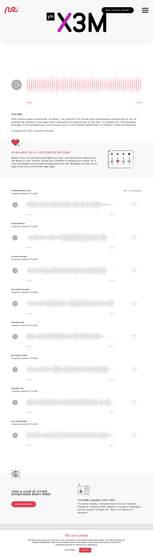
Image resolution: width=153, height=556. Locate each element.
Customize (69, 550)
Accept (85, 550)
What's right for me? (117, 10)
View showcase (23, 504)
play (16, 85)
